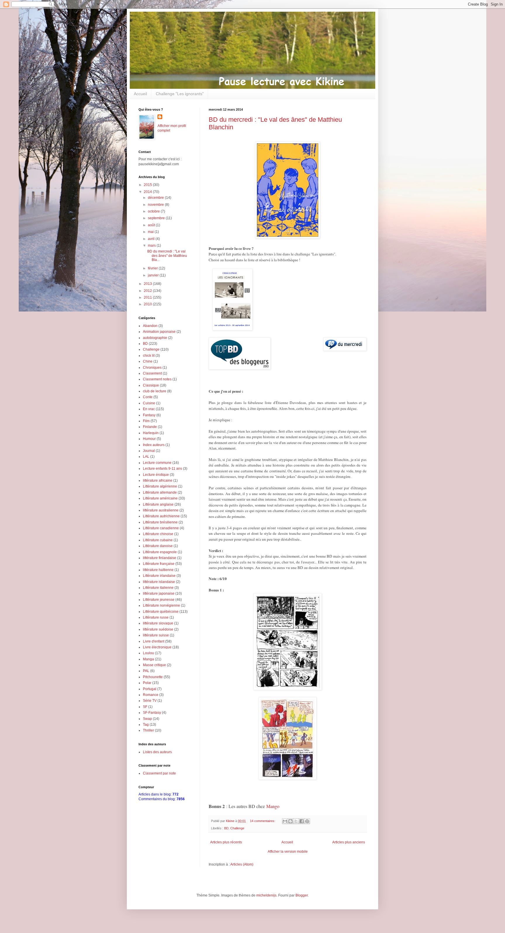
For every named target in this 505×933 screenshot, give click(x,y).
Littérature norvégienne (161, 605)
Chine (148, 361)
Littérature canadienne (161, 528)
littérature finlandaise (159, 558)
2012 (148, 291)
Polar (147, 683)
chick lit (149, 356)
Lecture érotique (156, 475)
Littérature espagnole (160, 552)
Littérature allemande (160, 492)
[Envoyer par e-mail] (285, 821)
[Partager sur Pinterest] (307, 821)
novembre (156, 205)
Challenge (237, 828)
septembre (157, 218)
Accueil (140, 93)
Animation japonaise (159, 332)
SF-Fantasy (152, 713)
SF (145, 707)
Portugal (149, 689)
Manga (148, 659)
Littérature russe (156, 617)
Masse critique (154, 665)
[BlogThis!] (290, 821)
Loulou (148, 653)
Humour (149, 439)
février (153, 268)
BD (226, 828)
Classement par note (159, 773)
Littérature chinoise (158, 534)
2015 (148, 185)
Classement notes (157, 379)
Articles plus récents (226, 842)
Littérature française (158, 564)
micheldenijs (266, 895)
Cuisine (149, 403)
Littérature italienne (158, 588)
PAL (146, 671)
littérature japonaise (158, 593)
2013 (148, 284)
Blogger (301, 895)
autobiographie (155, 338)
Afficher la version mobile (288, 852)
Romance (150, 695)
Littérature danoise (158, 546)
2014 (148, 192)
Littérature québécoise (161, 612)
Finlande (150, 427)
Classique (151, 385)
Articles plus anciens (348, 842)
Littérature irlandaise (159, 576)
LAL (146, 457)
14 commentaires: (263, 821)
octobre (154, 211)
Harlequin (151, 433)
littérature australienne (161, 510)
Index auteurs (154, 445)
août (152, 225)
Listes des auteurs (157, 752)
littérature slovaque (158, 623)
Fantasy (149, 415)
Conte (148, 397)
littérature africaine (157, 480)
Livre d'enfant (153, 641)
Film (146, 421)
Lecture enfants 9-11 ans (162, 468)
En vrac (149, 409)
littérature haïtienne (158, 570)
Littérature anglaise (158, 504)
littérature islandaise (159, 582)
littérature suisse (156, 635)
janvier (154, 275)
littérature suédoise (158, 629)
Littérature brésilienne (160, 522)
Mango (272, 806)
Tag (146, 725)
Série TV (150, 701)
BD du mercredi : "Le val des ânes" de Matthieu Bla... (167, 255)
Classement (152, 373)
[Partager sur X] (296, 821)
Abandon (150, 326)
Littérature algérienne (160, 486)
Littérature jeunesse (158, 600)
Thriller (148, 730)
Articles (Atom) (241, 864)
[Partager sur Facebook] (302, 821)
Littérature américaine (160, 498)
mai (151, 232)
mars (152, 245)
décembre (156, 198)
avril (151, 239)
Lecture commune (157, 463)
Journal (149, 451)
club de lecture (154, 391)
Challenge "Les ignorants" (180, 93)
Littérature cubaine (158, 540)
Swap (147, 719)
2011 (148, 297)
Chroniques (152, 367)
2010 (148, 304)
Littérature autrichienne (161, 516)
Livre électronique (157, 647)
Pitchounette (153, 677)
